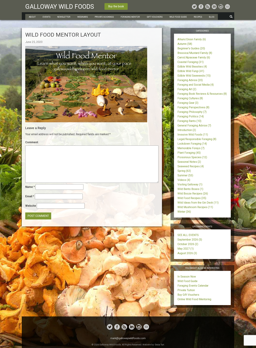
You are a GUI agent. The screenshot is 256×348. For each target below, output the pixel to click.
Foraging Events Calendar (192, 285)
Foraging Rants (189, 121)
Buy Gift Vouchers (188, 294)
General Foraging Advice (194, 125)
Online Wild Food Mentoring (194, 299)
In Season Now (186, 276)
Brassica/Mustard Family (194, 53)
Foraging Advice (190, 80)
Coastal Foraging (190, 62)
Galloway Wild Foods (59, 6)
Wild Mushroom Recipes (195, 207)
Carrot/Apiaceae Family (193, 57)
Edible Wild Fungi (190, 71)
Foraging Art (186, 89)
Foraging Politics (190, 116)
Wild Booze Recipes (192, 193)
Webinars (82, 17)
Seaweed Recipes (190, 166)
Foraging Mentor (130, 17)
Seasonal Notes (189, 161)
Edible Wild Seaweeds (194, 75)
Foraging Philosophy (192, 112)
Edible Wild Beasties (192, 66)
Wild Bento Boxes (190, 189)
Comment (31, 142)
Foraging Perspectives (193, 107)
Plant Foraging (189, 152)
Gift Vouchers (154, 17)
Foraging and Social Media (195, 84)
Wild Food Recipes (191, 198)
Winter (184, 211)
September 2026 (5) (189, 239)
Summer (185, 175)
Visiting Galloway (189, 184)
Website (30, 205)
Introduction (186, 130)
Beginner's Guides (191, 48)
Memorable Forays (190, 148)
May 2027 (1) (185, 248)
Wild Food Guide (187, 281)
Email (29, 196)
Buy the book (116, 6)
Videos (183, 180)
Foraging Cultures (190, 98)
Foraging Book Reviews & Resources (202, 93)
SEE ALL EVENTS (188, 235)
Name (30, 187)
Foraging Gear (187, 102)
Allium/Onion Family (191, 39)
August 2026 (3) (187, 253)
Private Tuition (186, 290)
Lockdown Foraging (192, 143)
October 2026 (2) (187, 244)
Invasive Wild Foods (192, 134)
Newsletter (63, 17)
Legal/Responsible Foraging (196, 139)
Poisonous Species (192, 157)
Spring (184, 171)
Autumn (184, 44)
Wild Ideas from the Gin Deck (198, 202)
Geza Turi (159, 344)
